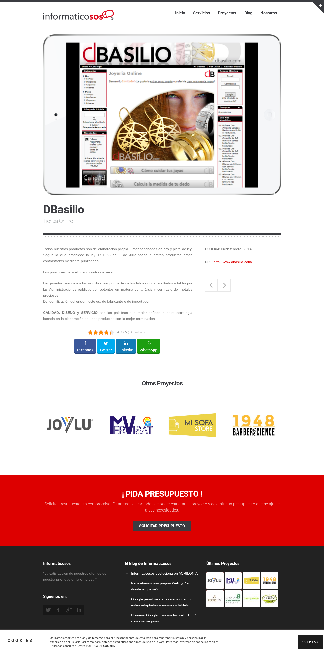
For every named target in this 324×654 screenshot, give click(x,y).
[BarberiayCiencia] (269, 586)
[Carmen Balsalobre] (233, 604)
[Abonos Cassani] (269, 604)
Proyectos (227, 13)
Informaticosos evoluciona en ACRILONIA (164, 573)
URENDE (211, 285)
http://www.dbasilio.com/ (233, 262)
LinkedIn (79, 610)
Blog (248, 13)
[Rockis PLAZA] (215, 604)
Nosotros (268, 13)
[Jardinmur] (251, 604)
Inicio (180, 13)
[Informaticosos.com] (78, 19)
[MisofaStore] (251, 586)
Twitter (48, 610)
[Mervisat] (233, 586)
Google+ (69, 610)
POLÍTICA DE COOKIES (100, 646)
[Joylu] (215, 586)
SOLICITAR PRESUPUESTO (162, 526)
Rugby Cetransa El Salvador (224, 285)
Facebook (58, 610)
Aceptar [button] (310, 642)
